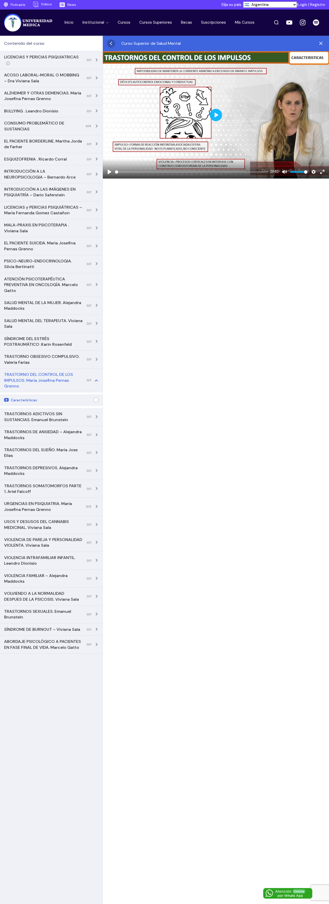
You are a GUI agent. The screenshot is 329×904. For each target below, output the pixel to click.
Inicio (69, 22)
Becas (186, 22)
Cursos (124, 22)
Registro (317, 4)
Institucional (94, 22)
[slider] (191, 172)
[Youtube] (289, 22)
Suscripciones (213, 22)
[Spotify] (315, 22)
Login (302, 4)
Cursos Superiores (155, 22)
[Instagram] (302, 22)
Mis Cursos (244, 22)
